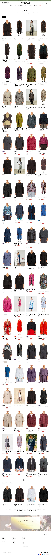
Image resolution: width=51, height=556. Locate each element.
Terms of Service (25, 544)
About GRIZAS (14, 535)
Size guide (24, 539)
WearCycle (13, 542)
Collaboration (14, 543)
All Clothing (3, 535)
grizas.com (5, 552)
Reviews (13, 539)
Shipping (24, 535)
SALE (3, 537)
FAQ (23, 542)
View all (3, 484)
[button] (42, 3)
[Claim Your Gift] (32, 525)
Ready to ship (4, 538)
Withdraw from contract (26, 546)
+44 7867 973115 (5, 3)
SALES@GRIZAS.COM (5, 2)
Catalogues (13, 538)
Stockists (13, 541)
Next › (27, 479)
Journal (13, 537)
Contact (24, 538)
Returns (24, 537)
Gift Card (3, 541)
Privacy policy (25, 543)
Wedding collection (5, 539)
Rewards (24, 541)
